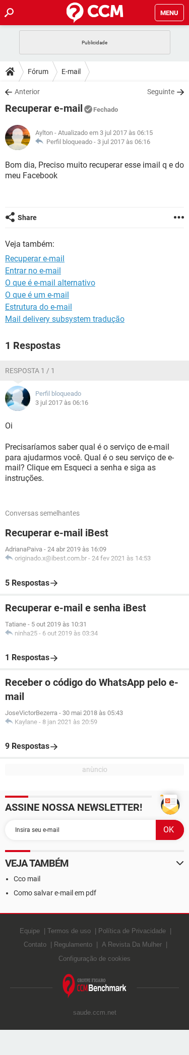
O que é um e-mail (37, 295)
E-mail (71, 71)
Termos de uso (69, 931)
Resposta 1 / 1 (30, 371)
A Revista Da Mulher (132, 944)
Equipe (30, 931)
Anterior (27, 92)
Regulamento (73, 944)
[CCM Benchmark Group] (94, 986)
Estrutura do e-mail (38, 307)
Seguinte (160, 92)
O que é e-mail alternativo (50, 283)
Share (27, 218)
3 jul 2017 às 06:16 (123, 142)
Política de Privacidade (132, 931)
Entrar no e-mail (33, 270)
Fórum (38, 71)
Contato (35, 944)
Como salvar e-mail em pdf (55, 893)
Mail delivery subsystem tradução (64, 319)
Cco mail (27, 879)
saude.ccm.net (94, 1012)
